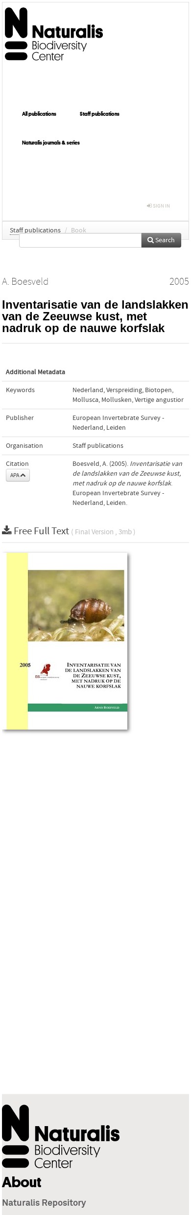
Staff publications (99, 113)
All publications (39, 113)
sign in (161, 206)
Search (164, 240)
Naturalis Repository (44, 1203)
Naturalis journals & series (51, 142)
